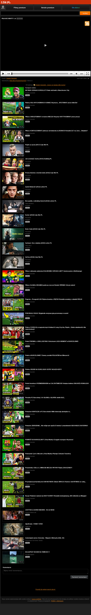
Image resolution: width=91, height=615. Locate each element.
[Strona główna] (6, 2)
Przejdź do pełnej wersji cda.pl (46, 589)
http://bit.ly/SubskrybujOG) (18, 81)
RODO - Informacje (57, 601)
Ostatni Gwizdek (11, 78)
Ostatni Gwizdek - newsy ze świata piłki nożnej (50, 85)
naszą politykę (36, 599)
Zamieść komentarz (79, 577)
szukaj (85, 13)
